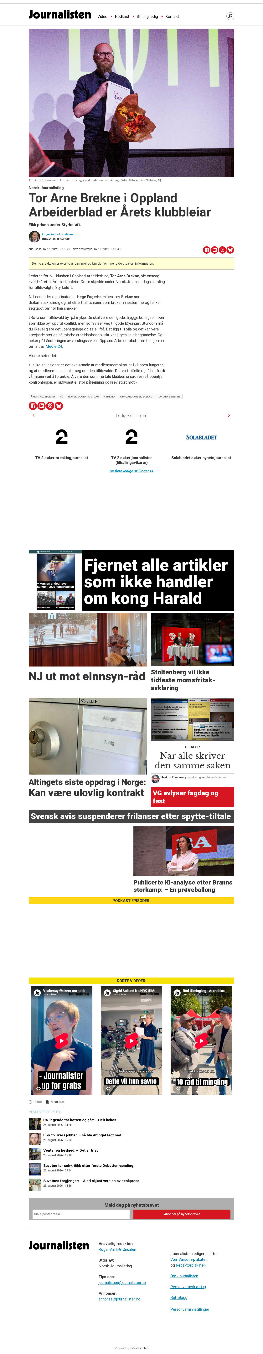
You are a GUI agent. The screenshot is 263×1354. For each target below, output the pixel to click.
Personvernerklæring (188, 1286)
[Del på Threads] (222, 250)
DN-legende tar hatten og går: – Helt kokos (79, 1120)
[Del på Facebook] (206, 250)
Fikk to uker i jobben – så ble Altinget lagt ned (82, 1135)
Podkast (122, 16)
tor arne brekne (168, 396)
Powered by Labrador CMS (131, 1348)
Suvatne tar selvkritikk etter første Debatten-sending (88, 1165)
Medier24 (54, 346)
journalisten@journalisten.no (122, 1282)
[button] (34, 415)
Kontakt (172, 16)
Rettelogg (178, 1297)
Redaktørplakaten (191, 1265)
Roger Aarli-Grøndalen (117, 1249)
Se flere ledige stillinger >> (132, 471)
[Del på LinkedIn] (214, 250)
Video (102, 16)
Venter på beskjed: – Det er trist (70, 1150)
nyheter (109, 396)
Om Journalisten (184, 1276)
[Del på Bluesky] (230, 250)
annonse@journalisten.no (120, 1299)
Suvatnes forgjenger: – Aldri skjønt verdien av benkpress (91, 1181)
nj (61, 396)
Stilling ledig (147, 16)
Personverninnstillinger (189, 1309)
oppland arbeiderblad (136, 396)
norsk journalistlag (83, 396)
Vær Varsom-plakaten (188, 1259)
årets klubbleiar (43, 396)
